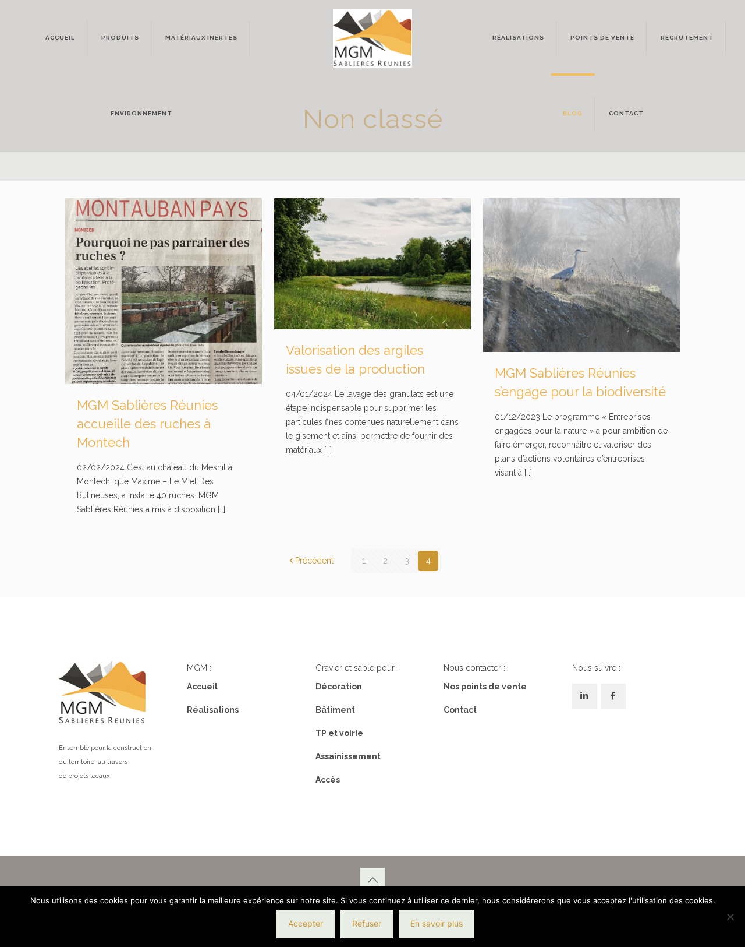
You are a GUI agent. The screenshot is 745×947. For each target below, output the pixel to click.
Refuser (366, 923)
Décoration (338, 686)
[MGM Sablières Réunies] (372, 38)
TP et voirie (339, 733)
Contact (460, 709)
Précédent (314, 560)
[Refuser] (730, 917)
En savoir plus (436, 923)
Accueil (202, 686)
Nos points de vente (485, 686)
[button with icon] (584, 696)
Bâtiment (335, 709)
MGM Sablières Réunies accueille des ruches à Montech (147, 423)
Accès (327, 779)
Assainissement (348, 756)
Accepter (305, 923)
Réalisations (213, 709)
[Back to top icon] (372, 880)
